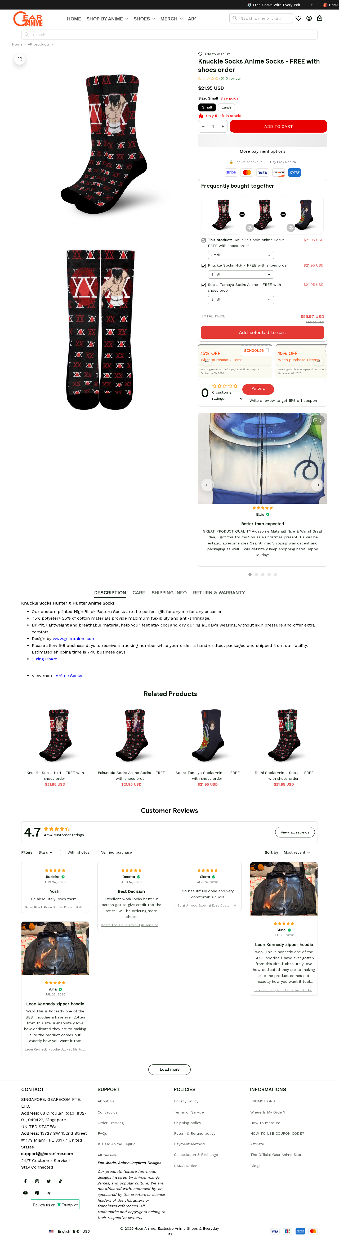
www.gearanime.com (74, 638)
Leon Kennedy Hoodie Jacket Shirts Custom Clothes (284, 990)
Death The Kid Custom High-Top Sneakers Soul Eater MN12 (131, 925)
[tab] (250, 574)
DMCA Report (33, 1231)
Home (17, 44)
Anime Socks (69, 675)
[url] (47, 1153)
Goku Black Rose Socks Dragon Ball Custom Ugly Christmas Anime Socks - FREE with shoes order (55, 907)
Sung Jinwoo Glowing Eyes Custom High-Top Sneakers (207, 906)
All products (39, 44)
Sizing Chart (44, 658)
